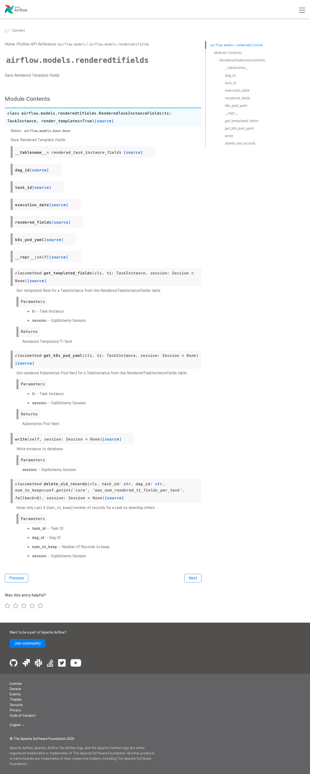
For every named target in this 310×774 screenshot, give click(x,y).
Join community (27, 643)
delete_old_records (240, 143)
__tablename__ (236, 67)
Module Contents (228, 52)
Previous (16, 578)
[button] (17, 725)
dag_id (230, 75)
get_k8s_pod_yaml (239, 128)
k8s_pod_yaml (236, 105)
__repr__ (231, 113)
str (127, 484)
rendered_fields (237, 98)
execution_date (237, 90)
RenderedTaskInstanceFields (242, 60)
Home (10, 44)
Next (193, 578)
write (229, 135)
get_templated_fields (241, 120)
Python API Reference (36, 44)
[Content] (8, 30)
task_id (230, 83)
